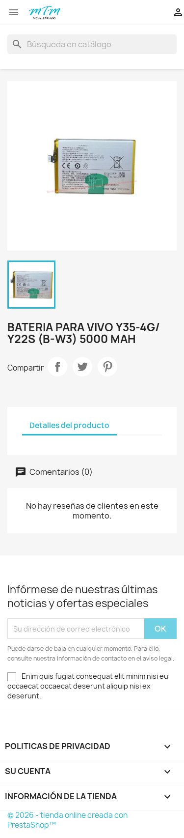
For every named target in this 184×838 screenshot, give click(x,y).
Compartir (57, 366)
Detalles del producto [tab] (69, 425)
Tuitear (82, 366)
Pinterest (107, 366)
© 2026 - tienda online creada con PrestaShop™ (67, 820)
